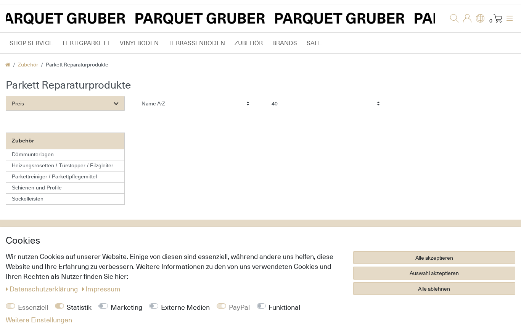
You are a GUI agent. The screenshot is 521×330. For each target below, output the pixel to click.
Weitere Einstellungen (39, 319)
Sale (314, 43)
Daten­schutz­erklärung (44, 289)
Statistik (79, 307)
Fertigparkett (86, 43)
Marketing (126, 307)
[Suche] (452, 18)
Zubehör (249, 43)
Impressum (103, 289)
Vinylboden (139, 43)
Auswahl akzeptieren (434, 273)
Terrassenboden (196, 43)
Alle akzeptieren (434, 257)
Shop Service (31, 43)
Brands (284, 43)
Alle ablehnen (434, 288)
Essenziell (33, 307)
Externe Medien (185, 307)
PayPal (239, 307)
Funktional (284, 307)
